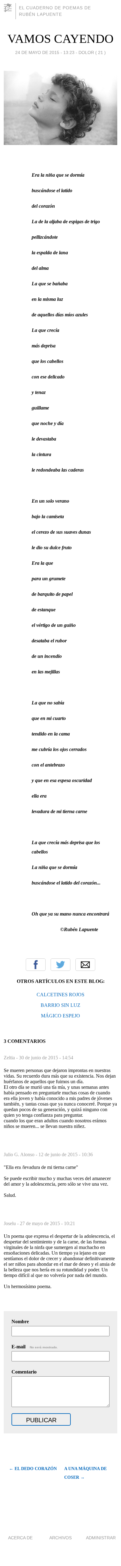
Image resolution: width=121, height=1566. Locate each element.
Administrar (101, 1537)
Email (85, 964)
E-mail (34, 1346)
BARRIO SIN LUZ (60, 1005)
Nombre (20, 1321)
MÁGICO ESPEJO (60, 1015)
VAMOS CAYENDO (60, 39)
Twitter (60, 964)
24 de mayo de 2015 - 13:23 (44, 52)
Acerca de (20, 1537)
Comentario (24, 1371)
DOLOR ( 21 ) (92, 52)
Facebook (36, 964)
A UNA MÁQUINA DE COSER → (85, 1473)
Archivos (60, 1537)
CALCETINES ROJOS (60, 994)
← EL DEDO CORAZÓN (33, 1468)
